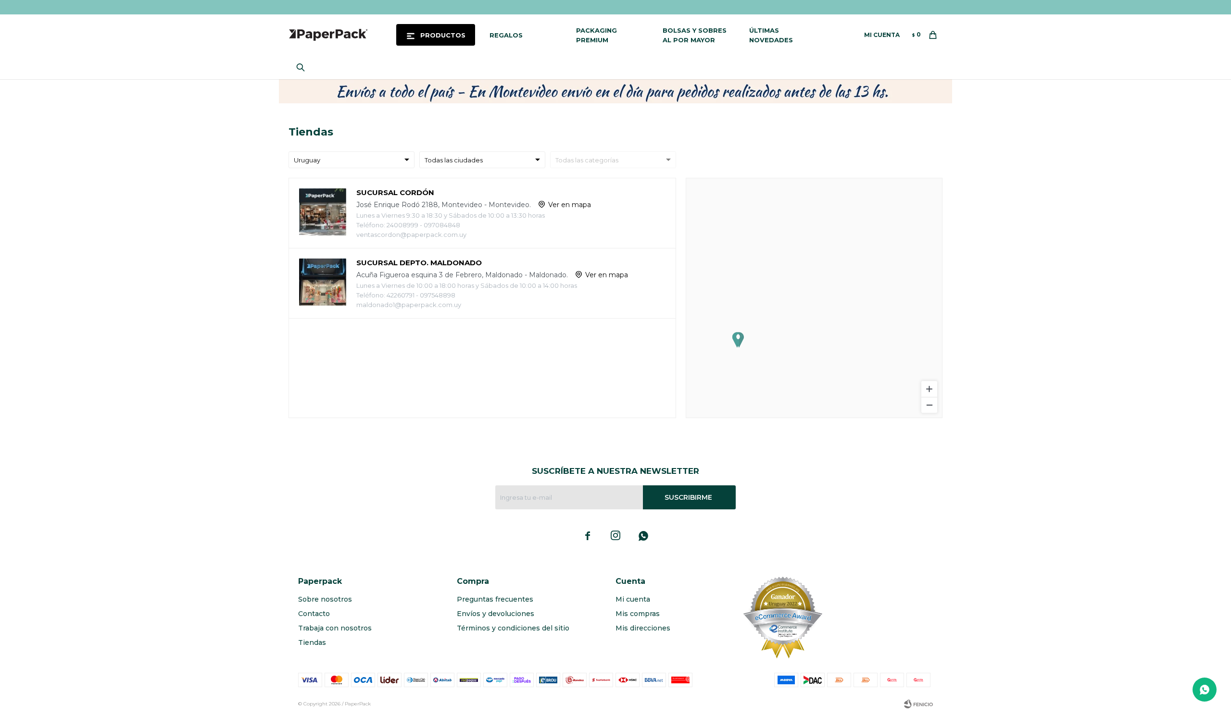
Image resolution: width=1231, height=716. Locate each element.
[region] (814, 298)
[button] (303, 67)
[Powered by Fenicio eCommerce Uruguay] (918, 704)
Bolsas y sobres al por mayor (695, 35)
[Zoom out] (929, 405)
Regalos (506, 35)
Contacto (314, 613)
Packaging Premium (596, 35)
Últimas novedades (771, 35)
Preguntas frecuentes (495, 599)
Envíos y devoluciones (495, 613)
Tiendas (312, 642)
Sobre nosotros (325, 599)
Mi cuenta (633, 599)
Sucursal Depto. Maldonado (419, 262)
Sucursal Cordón (395, 192)
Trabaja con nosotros (335, 628)
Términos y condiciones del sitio (513, 628)
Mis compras (638, 613)
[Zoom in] (929, 389)
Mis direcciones (643, 628)
